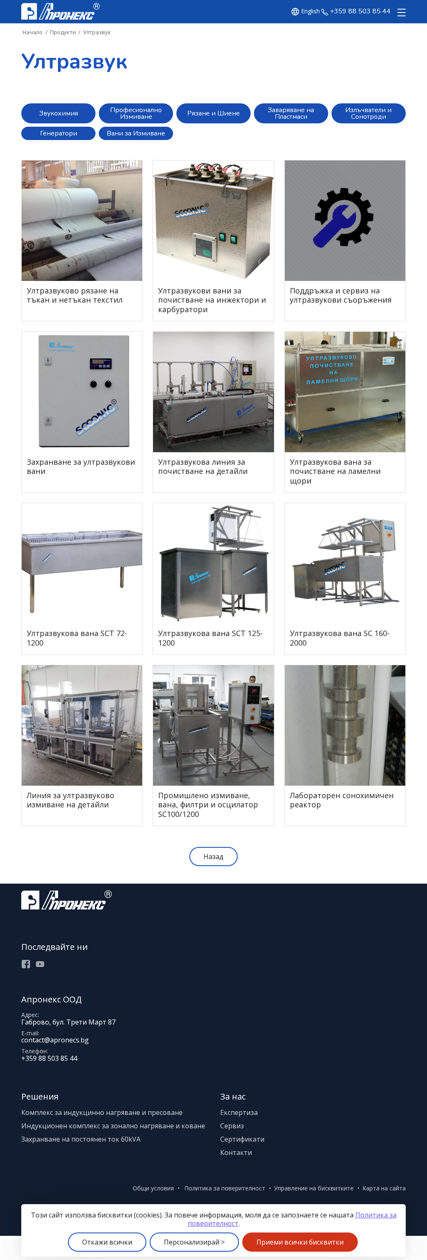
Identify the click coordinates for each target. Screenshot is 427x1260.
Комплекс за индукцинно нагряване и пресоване (102, 1112)
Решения (39, 1096)
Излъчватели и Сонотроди (368, 113)
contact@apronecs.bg (55, 1040)
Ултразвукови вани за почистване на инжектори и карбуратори (212, 300)
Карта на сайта (384, 1188)
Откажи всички (107, 1242)
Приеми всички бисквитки (300, 1242)
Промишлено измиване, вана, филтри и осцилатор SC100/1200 (208, 805)
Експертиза (239, 1112)
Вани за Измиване (136, 133)
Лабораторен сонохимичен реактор (342, 800)
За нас (233, 1096)
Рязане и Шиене (213, 113)
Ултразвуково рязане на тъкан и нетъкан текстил (75, 295)
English (310, 11)
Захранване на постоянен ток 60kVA (81, 1139)
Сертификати (242, 1139)
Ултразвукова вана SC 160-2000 (339, 638)
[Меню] (400, 13)
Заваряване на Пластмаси (291, 113)
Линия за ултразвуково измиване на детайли (70, 800)
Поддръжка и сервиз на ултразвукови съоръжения (341, 295)
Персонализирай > (194, 1242)
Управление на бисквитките (314, 1188)
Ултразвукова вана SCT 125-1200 (210, 638)
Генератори (58, 133)
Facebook (25, 964)
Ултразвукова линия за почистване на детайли (203, 466)
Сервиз (232, 1125)
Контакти (236, 1152)
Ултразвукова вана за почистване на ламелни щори (335, 471)
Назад (213, 856)
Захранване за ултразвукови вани (81, 466)
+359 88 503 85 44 (360, 11)
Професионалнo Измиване (136, 113)
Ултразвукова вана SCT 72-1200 (77, 638)
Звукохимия (58, 113)
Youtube (40, 964)
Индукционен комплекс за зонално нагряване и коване (113, 1125)
